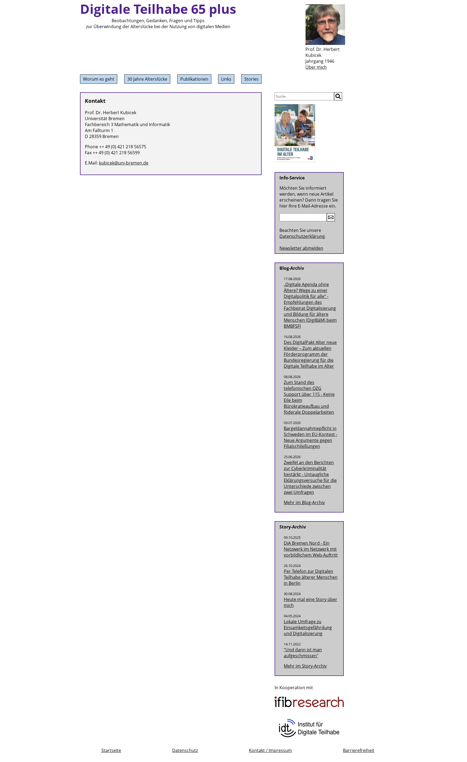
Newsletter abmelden (301, 248)
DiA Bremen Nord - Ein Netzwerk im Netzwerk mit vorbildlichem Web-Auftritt (311, 549)
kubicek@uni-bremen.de (123, 163)
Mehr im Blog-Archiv (304, 502)
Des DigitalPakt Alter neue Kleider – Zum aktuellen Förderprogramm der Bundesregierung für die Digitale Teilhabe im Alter (310, 354)
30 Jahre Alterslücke (147, 79)
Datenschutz (185, 750)
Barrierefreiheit (358, 750)
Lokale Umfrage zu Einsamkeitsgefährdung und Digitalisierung (308, 627)
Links (226, 79)
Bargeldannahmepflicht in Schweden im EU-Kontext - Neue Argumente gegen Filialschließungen (310, 437)
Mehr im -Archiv (305, 666)
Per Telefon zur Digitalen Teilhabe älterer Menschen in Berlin (311, 577)
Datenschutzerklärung (302, 236)
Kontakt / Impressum (270, 750)
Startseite (111, 750)
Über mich (316, 67)
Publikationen (194, 79)
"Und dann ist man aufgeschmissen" (303, 653)
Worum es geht (98, 79)
